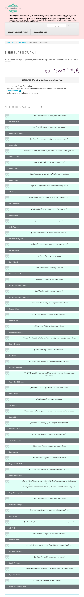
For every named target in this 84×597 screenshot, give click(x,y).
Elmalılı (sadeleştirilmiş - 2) (19, 297)
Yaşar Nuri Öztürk (15, 464)
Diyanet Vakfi (14, 250)
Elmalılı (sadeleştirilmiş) (18, 285)
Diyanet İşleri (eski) (16, 239)
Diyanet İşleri (14, 122)
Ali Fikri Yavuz (14, 204)
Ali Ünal (12, 528)
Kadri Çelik (13, 516)
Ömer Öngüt (13, 394)
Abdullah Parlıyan (15, 476)
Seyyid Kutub (14, 309)
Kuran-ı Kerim (11, 42)
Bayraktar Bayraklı (15, 493)
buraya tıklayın (13, 91)
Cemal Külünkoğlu (15, 505)
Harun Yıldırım (14, 540)
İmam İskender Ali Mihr (17, 587)
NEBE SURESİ (22, 42)
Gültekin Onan (14, 321)
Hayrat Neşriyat (14, 344)
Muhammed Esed (15, 367)
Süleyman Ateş (14, 429)
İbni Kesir (12, 356)
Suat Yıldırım (13, 417)
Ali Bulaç (12, 192)
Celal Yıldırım (14, 227)
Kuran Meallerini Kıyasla (18, 32)
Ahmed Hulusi (14, 157)
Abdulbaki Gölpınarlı (16, 133)
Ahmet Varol (13, 180)
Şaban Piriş (13, 405)
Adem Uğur (13, 145)
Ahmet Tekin (13, 168)
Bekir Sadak (13, 215)
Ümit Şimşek (13, 452)
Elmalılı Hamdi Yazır (16, 274)
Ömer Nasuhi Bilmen (16, 382)
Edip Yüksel (13, 262)
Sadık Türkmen (14, 563)
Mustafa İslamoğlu (15, 551)
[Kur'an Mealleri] (13, 8)
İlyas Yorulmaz (14, 575)
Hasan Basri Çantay (16, 332)
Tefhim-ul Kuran (15, 440)
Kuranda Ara (72, 26)
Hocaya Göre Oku (40, 32)
